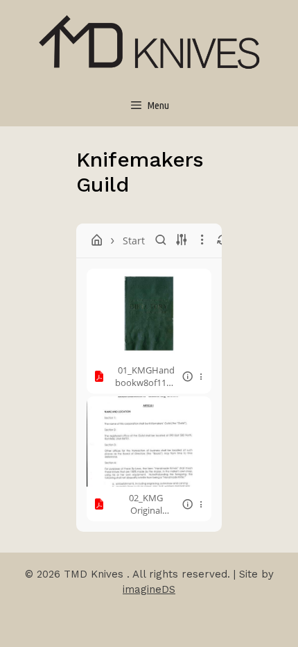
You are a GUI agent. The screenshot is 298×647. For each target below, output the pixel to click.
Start (134, 240)
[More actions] (201, 376)
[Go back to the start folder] (97, 240)
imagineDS (149, 589)
